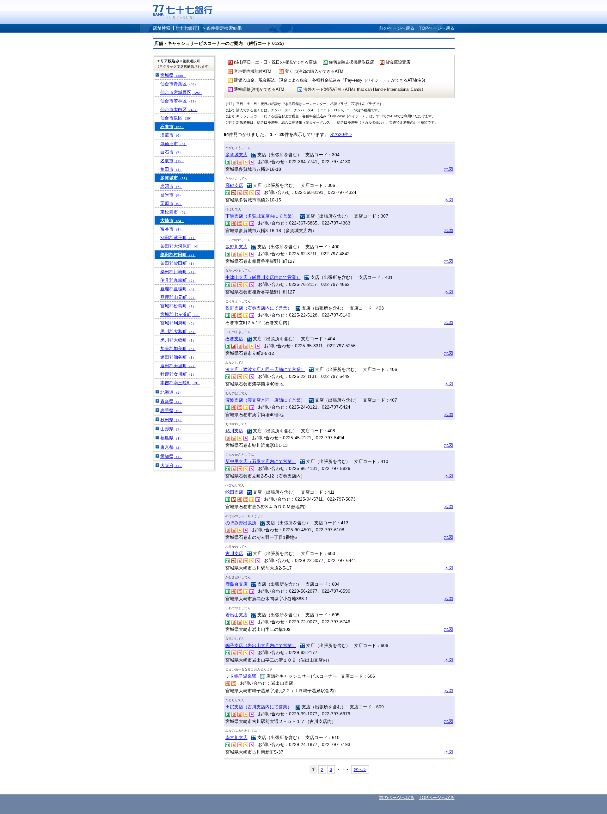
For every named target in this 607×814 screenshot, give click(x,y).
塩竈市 (171, 135)
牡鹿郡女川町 (178, 374)
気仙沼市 (173, 143)
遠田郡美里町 (178, 365)
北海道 (171, 392)
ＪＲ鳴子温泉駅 (240, 676)
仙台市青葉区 (179, 83)
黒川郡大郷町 (178, 339)
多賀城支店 (236, 154)
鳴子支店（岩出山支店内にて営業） (260, 645)
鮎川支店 (234, 430)
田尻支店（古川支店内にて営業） (258, 706)
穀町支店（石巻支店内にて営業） (258, 308)
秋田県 (171, 419)
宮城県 (173, 75)
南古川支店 (236, 737)
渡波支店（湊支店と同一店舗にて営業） (265, 400)
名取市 (172, 160)
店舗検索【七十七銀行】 (177, 28)
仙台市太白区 (179, 109)
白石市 (171, 152)
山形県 (171, 428)
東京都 (171, 447)
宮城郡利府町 (178, 322)
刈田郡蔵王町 (178, 237)
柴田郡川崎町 (178, 271)
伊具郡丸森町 (178, 280)
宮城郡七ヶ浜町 (180, 314)
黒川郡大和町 (178, 331)
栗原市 (171, 203)
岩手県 (171, 410)
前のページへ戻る (396, 28)
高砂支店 (234, 185)
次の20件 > (341, 134)
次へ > (360, 769)
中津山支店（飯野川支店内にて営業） (263, 277)
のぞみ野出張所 (240, 522)
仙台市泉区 (176, 117)
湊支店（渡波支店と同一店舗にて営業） (265, 369)
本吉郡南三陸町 (180, 382)
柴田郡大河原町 (180, 246)
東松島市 (173, 211)
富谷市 (171, 228)
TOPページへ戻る (437, 28)
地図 (448, 169)
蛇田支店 (234, 492)
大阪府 (171, 465)
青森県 (171, 401)
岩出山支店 (236, 614)
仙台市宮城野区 (181, 92)
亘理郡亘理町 (178, 288)
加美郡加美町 (178, 348)
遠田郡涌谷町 (178, 357)
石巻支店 (234, 338)
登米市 (171, 194)
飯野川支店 (236, 246)
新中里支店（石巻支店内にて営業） (260, 461)
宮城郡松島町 (178, 305)
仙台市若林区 (179, 100)
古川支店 (234, 553)
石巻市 (172, 126)
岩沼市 (171, 186)
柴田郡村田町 (178, 254)
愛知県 (171, 456)
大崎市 (172, 220)
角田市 (171, 169)
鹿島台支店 (236, 584)
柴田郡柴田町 (178, 263)
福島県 (171, 438)
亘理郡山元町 (178, 297)
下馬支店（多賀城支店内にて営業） (260, 216)
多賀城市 (174, 177)
